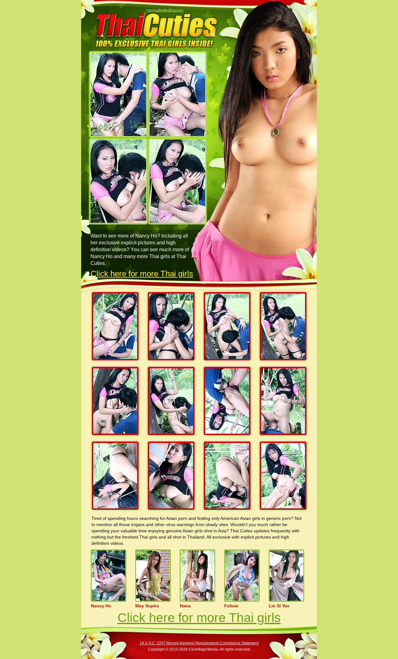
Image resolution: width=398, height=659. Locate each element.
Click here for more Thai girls (141, 273)
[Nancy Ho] (118, 94)
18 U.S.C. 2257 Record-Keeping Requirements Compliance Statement (199, 643)
